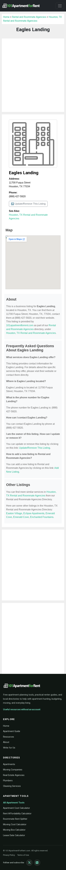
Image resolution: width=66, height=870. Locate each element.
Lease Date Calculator (14, 835)
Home (6, 17)
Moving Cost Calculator (14, 824)
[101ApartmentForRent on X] (29, 863)
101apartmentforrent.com (19, 325)
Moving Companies (12, 769)
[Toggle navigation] (60, 6)
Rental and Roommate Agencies (29, 17)
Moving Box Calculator (14, 829)
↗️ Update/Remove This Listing (28, 203)
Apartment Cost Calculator (16, 808)
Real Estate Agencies (13, 775)
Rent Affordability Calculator (17, 813)
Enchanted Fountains (41, 517)
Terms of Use (23, 855)
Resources (8, 736)
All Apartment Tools (13, 802)
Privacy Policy (9, 855)
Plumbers (8, 780)
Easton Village (14, 513)
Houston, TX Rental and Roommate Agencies (31, 333)
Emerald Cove (21, 517)
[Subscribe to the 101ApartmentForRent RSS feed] (37, 863)
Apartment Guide (11, 731)
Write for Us (9, 747)
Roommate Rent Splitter (15, 819)
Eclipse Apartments (33, 513)
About (6, 742)
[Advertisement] (33, 75)
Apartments (9, 764)
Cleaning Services (12, 786)
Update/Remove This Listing (34, 448)
